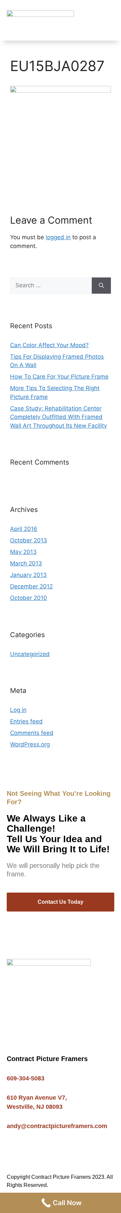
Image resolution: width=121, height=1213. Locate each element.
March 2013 (26, 563)
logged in (58, 237)
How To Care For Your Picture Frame (59, 376)
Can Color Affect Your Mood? (49, 345)
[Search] (101, 285)
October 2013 (28, 540)
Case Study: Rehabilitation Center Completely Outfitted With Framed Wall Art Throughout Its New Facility (58, 417)
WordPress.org (30, 744)
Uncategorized (30, 654)
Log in (18, 709)
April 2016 (23, 528)
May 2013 (23, 551)
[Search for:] (51, 285)
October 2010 (28, 597)
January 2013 (28, 574)
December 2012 (31, 586)
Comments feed (31, 732)
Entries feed (26, 721)
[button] (109, 20)
